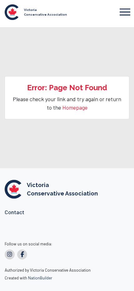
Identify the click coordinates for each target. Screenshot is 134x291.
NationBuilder (40, 277)
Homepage (75, 107)
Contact (14, 212)
